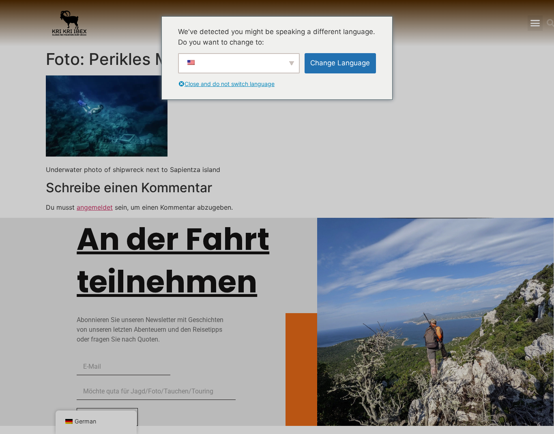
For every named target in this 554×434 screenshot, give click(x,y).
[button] (535, 23)
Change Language (340, 63)
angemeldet (95, 207)
